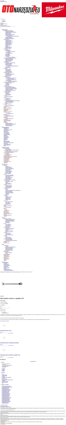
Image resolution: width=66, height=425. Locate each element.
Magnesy (5, 214)
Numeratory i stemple (9, 196)
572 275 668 (2, 0)
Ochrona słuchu (6, 255)
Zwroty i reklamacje (5, 382)
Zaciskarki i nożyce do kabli (10, 78)
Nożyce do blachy (8, 75)
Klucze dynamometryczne (9, 102)
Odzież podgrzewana (7, 254)
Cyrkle (7, 188)
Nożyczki (7, 166)
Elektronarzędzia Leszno (5, 391)
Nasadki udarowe (8, 237)
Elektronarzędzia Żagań (5, 402)
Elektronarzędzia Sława (5, 396)
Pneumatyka (5, 122)
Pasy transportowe (6, 159)
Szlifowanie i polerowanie (7, 218)
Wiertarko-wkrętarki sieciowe (10, 38)
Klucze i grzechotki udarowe (8, 99)
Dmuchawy (5, 263)
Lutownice (5, 106)
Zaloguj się (3, 20)
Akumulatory (8, 92)
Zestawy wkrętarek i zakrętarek (10, 34)
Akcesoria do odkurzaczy (9, 89)
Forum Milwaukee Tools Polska (6, 377)
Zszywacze (7, 85)
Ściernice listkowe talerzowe (10, 220)
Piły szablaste (8, 54)
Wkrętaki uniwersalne (9, 186)
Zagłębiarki (7, 56)
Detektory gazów (6, 130)
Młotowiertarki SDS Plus (9, 58)
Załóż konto (4, 21)
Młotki (7, 182)
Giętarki (5, 204)
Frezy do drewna (8, 233)
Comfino (3, 376)
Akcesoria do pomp (10, 113)
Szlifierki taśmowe (8, 48)
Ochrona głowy (6, 251)
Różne (5, 145)
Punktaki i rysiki (8, 198)
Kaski (6, 253)
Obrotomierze (6, 136)
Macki (7, 189)
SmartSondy (5, 138)
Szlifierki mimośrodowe (9, 42)
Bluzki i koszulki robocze (9, 248)
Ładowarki (7, 93)
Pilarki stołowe (8, 53)
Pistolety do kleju (8, 98)
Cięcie (5, 200)
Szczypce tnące (8, 170)
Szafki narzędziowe (7, 155)
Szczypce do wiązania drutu (10, 168)
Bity (6, 236)
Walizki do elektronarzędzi (7, 157)
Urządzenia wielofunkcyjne (8, 269)
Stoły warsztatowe (8, 149)
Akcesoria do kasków (9, 252)
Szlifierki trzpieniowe (9, 44)
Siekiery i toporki (6, 268)
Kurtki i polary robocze (9, 249)
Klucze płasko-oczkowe (9, 177)
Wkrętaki (5, 184)
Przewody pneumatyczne (9, 124)
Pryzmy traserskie (8, 207)
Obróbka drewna (8, 49)
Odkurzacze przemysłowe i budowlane (11, 88)
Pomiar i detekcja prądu (7, 144)
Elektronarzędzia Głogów (5, 387)
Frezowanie (5, 232)
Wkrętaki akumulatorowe (9, 37)
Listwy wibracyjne (8, 67)
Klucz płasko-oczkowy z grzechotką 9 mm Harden (9, 342)
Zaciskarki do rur (8, 77)
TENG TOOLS (2, 300)
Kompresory (5, 110)
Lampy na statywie (8, 69)
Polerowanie (7, 221)
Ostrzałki (5, 121)
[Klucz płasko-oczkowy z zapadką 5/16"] (12, 295)
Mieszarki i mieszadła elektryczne (10, 62)
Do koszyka (11, 345)
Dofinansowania (4, 375)
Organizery (7, 153)
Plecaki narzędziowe (9, 154)
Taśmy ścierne (8, 222)
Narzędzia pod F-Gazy (7, 120)
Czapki (7, 246)
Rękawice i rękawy (6, 258)
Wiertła (7, 230)
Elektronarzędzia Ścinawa (6, 398)
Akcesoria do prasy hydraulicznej (12, 81)
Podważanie (7, 180)
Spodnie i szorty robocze (9, 250)
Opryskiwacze (6, 266)
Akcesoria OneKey (6, 242)
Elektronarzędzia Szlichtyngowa (6, 397)
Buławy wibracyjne (8, 64)
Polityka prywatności (5, 381)
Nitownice (5, 208)
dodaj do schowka (3, 310)
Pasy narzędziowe (6, 158)
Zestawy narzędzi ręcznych (8, 205)
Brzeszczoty (7, 226)
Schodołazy (5, 162)
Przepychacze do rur (7, 115)
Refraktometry (6, 137)
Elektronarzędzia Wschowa (6, 400)
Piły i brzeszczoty (8, 203)
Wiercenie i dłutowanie (7, 227)
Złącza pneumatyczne (9, 125)
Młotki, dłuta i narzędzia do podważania (9, 179)
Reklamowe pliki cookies (4, 417)
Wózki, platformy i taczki (7, 150)
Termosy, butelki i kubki (7, 161)
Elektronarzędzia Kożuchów (6, 390)
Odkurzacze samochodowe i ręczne (11, 90)
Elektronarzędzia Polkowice (6, 394)
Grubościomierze (6, 132)
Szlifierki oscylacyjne (9, 47)
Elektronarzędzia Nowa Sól (6, 393)
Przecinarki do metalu (9, 74)
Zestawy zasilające (8, 94)
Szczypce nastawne (8, 169)
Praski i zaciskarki (8, 172)
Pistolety (5, 97)
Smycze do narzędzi (7, 256)
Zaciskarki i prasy (6, 76)
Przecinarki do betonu (9, 63)
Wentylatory (5, 114)
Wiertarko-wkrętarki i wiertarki (8, 30)
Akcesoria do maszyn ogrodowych (9, 270)
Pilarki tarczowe (8, 50)
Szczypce (5, 165)
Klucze (5, 174)
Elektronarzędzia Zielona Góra (6, 401)
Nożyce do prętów (8, 173)
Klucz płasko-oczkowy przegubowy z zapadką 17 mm (10, 354)
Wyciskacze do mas (7, 210)
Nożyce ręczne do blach (9, 201)
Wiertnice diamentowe (9, 65)
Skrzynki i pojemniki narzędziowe (9, 152)
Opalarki (5, 95)
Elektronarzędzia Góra (5, 388)
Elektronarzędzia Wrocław (6, 399)
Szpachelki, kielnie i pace (7, 215)
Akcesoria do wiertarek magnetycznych (13, 36)
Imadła (5, 206)
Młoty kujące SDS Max (9, 60)
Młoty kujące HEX (8, 61)
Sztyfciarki (7, 83)
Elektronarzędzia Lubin (5, 392)
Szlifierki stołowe (8, 46)
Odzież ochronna (6, 245)
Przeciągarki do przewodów (8, 213)
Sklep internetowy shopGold (4, 406)
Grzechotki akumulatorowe (9, 101)
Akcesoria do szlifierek (9, 239)
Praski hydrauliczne (8, 80)
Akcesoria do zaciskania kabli (12, 79)
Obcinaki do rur (8, 73)
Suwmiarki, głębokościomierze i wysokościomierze (13, 190)
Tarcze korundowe (8, 224)
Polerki (7, 45)
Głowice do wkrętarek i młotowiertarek (11, 240)
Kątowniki (7, 194)
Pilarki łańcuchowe (6, 267)
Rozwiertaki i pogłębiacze (9, 231)
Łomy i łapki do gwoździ (9, 181)
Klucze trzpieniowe (8, 178)
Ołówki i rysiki (8, 197)
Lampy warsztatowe (8, 70)
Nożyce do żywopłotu (7, 265)
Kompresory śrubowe (9, 123)
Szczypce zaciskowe (9, 171)
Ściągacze (5, 216)
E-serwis (3, 378)
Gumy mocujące (6, 160)
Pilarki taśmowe (8, 55)
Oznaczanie (5, 195)
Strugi (5, 107)
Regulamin (3, 380)
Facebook (3, 368)
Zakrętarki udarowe (8, 33)
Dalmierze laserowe (7, 141)
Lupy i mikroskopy (6, 133)
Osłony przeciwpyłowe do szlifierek (11, 87)
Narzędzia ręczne (6, 264)
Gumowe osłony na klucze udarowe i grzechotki (12, 100)
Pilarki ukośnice (8, 52)
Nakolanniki (5, 257)
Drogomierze (6, 131)
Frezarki (5, 104)
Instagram (3, 370)
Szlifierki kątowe (8, 41)
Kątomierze (7, 193)
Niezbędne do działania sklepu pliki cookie (7, 410)
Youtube (3, 369)
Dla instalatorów (8, 112)
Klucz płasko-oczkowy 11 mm (5, 330)
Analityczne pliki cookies (4, 415)
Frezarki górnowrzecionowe (10, 105)
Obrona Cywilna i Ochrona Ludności (7, 379)
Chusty (5, 260)
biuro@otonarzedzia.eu (3, 1)
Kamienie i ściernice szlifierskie (10, 219)
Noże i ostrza (7, 202)
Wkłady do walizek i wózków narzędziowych (10, 156)
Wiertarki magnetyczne (9, 35)
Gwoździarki (7, 84)
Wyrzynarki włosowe (9, 103)
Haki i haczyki (6, 211)
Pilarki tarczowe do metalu (11, 51)
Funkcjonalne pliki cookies (4, 412)
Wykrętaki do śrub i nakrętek (10, 228)
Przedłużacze (6, 119)
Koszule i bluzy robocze (9, 247)
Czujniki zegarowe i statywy (8, 129)
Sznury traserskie (8, 199)
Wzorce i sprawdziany (9, 191)
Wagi (4, 140)
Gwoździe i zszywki (7, 241)
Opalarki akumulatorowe (9, 96)
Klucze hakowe (8, 176)
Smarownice (5, 116)
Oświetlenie (5, 68)
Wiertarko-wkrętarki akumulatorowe (11, 32)
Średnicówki (6, 139)
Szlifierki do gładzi (8, 40)
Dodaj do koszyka (3, 309)
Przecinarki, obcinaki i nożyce (8, 72)
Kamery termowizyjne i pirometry (9, 142)
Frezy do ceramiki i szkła (9, 234)
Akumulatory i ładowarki (7, 91)
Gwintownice (6, 117)
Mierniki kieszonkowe (7, 134)
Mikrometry (5, 135)
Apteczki (5, 259)
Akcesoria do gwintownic (9, 118)
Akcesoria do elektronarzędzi (8, 238)
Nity (6, 209)
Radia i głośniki (6, 109)
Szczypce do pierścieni (9, 167)
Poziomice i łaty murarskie (9, 192)
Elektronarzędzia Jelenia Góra (6, 389)
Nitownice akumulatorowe (7, 108)
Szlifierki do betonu (8, 43)
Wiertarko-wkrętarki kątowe (10, 31)
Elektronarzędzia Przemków (6, 395)
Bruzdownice (8, 66)
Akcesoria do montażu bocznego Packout (12, 151)
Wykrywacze (6, 143)
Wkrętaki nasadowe (8, 185)
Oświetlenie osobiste (9, 71)
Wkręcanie (5, 235)
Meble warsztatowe (6, 148)
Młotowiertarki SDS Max (9, 59)
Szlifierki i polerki (6, 39)
